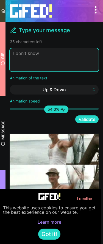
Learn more (49, 222)
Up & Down (54, 89)
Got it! (49, 234)
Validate (87, 119)
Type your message (44, 30)
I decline (84, 198)
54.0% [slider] (54, 109)
